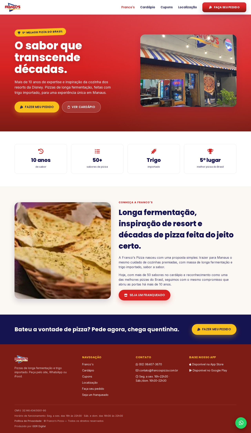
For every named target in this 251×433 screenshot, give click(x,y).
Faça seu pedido (227, 7)
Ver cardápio (83, 107)
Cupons (167, 7)
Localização (187, 7)
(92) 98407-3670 (150, 364)
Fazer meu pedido (39, 107)
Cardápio (147, 7)
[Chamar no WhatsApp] (241, 423)
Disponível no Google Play (209, 370)
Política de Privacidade (28, 420)
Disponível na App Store (207, 364)
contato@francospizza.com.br (158, 370)
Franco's (128, 7)
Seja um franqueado (147, 295)
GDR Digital (39, 426)
